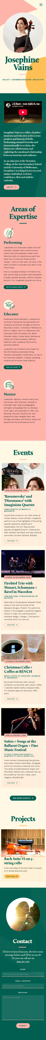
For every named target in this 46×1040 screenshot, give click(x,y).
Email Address (23, 981)
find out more (12, 367)
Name (23, 969)
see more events (22, 798)
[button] (41, 5)
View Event (11, 541)
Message (23, 993)
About (10, 187)
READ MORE (11, 876)
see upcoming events (14, 287)
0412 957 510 (23, 961)
